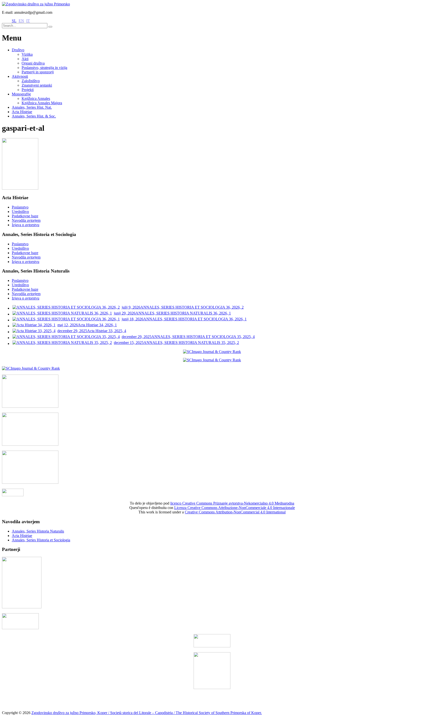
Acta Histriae (22, 112)
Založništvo (31, 81)
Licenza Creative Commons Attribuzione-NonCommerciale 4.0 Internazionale (234, 508)
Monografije (21, 94)
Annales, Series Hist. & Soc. (34, 116)
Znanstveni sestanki (37, 85)
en (21, 21)
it (28, 21)
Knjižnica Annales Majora (42, 103)
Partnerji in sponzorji (38, 72)
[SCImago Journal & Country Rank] (212, 352)
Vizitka (27, 54)
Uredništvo (20, 211)
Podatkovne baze (25, 216)
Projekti (28, 90)
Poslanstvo (20, 207)
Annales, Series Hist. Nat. (32, 107)
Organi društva (33, 63)
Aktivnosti (20, 76)
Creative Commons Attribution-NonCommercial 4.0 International (235, 512)
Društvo (18, 50)
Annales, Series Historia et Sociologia (41, 540)
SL (14, 21)
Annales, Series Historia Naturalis (38, 531)
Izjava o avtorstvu (25, 225)
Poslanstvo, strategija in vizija (44, 67)
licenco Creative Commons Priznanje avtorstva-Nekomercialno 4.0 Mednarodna (232, 503)
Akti (25, 59)
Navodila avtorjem (26, 220)
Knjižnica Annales (36, 98)
